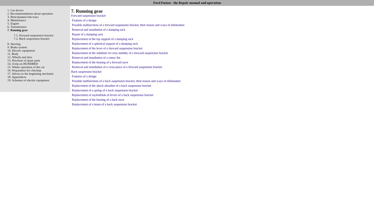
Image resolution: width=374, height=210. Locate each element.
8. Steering (13, 44)
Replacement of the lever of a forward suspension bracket (107, 48)
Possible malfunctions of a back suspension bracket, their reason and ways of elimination (126, 81)
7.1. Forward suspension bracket (33, 35)
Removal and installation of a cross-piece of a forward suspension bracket (117, 67)
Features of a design (84, 20)
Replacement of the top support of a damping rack (102, 39)
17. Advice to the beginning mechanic (30, 73)
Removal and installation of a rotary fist (96, 57)
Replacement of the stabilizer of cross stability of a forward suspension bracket (120, 53)
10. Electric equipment (21, 50)
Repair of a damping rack (87, 34)
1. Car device (15, 10)
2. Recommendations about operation (30, 13)
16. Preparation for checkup (24, 70)
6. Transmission (16, 26)
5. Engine (13, 23)
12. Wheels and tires (19, 57)
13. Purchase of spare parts (23, 60)
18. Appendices (16, 77)
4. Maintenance (16, 20)
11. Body (13, 53)
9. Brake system (17, 47)
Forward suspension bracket (88, 15)
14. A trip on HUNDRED (22, 63)
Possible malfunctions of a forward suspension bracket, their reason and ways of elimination (128, 25)
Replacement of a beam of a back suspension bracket (104, 104)
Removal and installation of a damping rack (98, 29)
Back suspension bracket (86, 71)
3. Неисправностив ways (23, 16)
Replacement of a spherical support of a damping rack (105, 43)
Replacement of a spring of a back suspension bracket (105, 90)
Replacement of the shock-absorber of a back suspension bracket (111, 85)
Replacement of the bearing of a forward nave (100, 62)
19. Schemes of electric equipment (28, 80)
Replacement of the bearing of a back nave (98, 99)
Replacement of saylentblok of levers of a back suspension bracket (112, 95)
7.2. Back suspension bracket (31, 38)
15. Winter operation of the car (26, 67)
